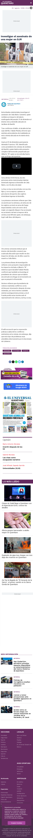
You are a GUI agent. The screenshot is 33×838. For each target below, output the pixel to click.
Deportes (4, 751)
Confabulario (21, 793)
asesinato (7, 350)
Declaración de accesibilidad (19, 825)
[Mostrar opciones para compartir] (31, 8)
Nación (3, 740)
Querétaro (7, 353)
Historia (7, 825)
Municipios (4, 749)
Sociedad (4, 735)
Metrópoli (5, 99)
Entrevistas (4, 792)
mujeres (25, 350)
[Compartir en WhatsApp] (16, 362)
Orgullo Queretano (6, 797)
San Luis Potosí (21, 735)
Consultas (20, 802)
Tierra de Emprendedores (6, 800)
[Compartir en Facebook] (10, 362)
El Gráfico (20, 782)
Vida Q (3, 756)
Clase (18, 786)
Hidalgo (19, 742)
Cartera (3, 744)
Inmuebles (20, 766)
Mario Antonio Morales (11, 444)
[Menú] (31, 3)
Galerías (3, 782)
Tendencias (4, 758)
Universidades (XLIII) (11, 468)
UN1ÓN (19, 791)
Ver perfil (10, 105)
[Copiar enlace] (22, 362)
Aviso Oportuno (21, 795)
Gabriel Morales (9, 455)
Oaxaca (19, 737)
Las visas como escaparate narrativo (11, 459)
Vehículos (20, 771)
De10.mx (19, 784)
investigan (16, 350)
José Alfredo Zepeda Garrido (14, 465)
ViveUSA (19, 789)
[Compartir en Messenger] (19, 362)
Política (3, 742)
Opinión (7, 439)
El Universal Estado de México (24, 746)
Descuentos (20, 800)
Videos (3, 784)
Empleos (19, 769)
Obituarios (20, 798)
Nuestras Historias (6, 795)
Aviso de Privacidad (17, 818)
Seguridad (4, 737)
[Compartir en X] (13, 362)
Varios (19, 773)
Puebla (19, 740)
